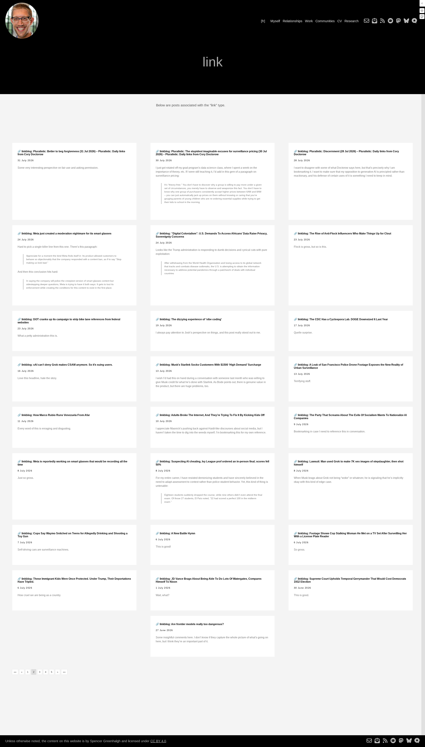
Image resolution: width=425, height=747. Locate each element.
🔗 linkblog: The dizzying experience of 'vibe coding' (189, 319)
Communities (325, 21)
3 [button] (39, 672)
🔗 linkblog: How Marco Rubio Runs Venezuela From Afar (54, 415)
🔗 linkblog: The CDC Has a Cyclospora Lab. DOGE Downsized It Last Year (341, 319)
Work (309, 21)
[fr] (263, 21)
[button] (15, 672)
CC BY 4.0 (158, 741)
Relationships (292, 21)
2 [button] (33, 672)
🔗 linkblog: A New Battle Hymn (175, 533)
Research (351, 21)
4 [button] (45, 672)
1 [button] (27, 672)
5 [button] (51, 672)
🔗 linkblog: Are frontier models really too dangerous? (190, 624)
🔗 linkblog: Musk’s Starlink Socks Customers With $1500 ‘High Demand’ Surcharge (208, 364)
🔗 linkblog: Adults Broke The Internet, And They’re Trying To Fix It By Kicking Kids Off (210, 415)
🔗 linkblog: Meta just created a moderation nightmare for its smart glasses (64, 233)
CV (339, 21)
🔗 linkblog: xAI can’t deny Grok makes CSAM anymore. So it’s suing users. (65, 364)
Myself (275, 21)
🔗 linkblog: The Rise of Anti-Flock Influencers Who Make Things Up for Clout (342, 233)
